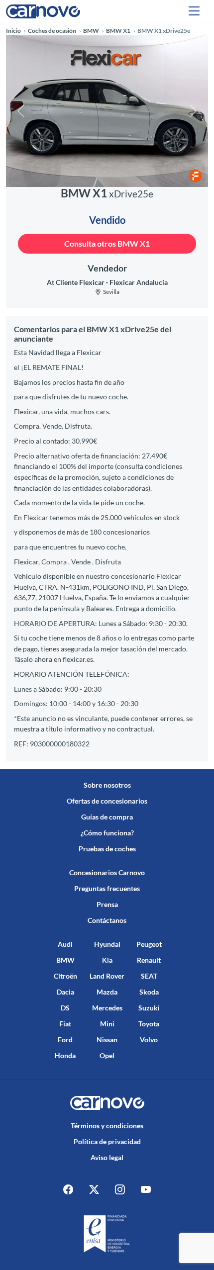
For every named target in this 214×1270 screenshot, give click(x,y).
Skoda (149, 992)
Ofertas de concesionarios (107, 801)
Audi (65, 944)
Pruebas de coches (107, 848)
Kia (107, 960)
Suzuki (149, 1007)
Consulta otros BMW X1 (107, 243)
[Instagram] (120, 1189)
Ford (65, 1039)
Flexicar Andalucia (138, 282)
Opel (107, 1055)
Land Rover (107, 976)
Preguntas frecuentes (107, 888)
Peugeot (149, 944)
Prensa (107, 904)
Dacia (65, 992)
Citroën (65, 976)
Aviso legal (107, 1157)
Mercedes (107, 1007)
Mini (107, 1023)
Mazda (107, 992)
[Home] (43, 10)
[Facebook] (68, 1189)
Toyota (148, 1023)
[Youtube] (146, 1189)
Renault (149, 960)
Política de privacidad (107, 1141)
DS (65, 1007)
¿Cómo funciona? (107, 832)
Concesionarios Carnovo (107, 872)
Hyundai (107, 944)
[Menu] (194, 11)
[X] (94, 1189)
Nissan (107, 1039)
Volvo (149, 1039)
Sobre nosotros (107, 785)
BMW (65, 960)
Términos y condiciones (107, 1125)
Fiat (65, 1023)
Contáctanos (107, 920)
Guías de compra (107, 817)
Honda (65, 1055)
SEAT (149, 976)
